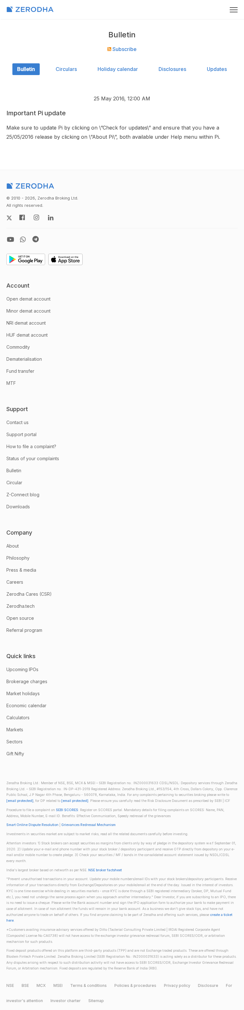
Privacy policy (177, 985)
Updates (217, 69)
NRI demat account (26, 323)
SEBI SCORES (67, 810)
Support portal (21, 434)
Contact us (17, 422)
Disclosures (172, 69)
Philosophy (18, 558)
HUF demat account (27, 335)
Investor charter (66, 1000)
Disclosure (208, 985)
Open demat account (28, 299)
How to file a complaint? (31, 446)
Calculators (18, 717)
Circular (14, 482)
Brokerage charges (26, 681)
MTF (11, 383)
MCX (41, 985)
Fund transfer (20, 371)
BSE (25, 985)
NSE (10, 985)
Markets (14, 729)
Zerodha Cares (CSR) (29, 594)
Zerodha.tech (20, 606)
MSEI (58, 985)
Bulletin (26, 69)
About (12, 546)
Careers (14, 582)
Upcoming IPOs (22, 669)
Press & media (21, 570)
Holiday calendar (118, 69)
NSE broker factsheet (105, 870)
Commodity (18, 347)
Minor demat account (28, 311)
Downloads (18, 506)
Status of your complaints (32, 458)
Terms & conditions (88, 985)
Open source (20, 618)
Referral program (24, 630)
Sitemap (96, 1000)
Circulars (66, 69)
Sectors (14, 741)
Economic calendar (26, 705)
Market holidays (23, 693)
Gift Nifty (15, 753)
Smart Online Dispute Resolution (32, 825)
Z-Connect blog (22, 494)
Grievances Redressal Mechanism (88, 825)
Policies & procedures (135, 985)
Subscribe (124, 49)
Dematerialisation (24, 359)
